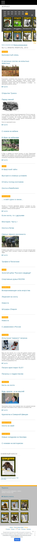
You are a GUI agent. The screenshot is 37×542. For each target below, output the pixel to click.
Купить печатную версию (20, 44)
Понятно (17, 539)
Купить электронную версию (8, 44)
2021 (23, 11)
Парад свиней (8, 99)
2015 (19, 13)
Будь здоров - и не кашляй (13, 391)
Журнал (26, 527)
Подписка (24, 529)
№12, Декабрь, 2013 (7, 29)
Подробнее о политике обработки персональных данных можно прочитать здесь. (17, 536)
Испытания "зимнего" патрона (14, 338)
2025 (8, 11)
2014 (23, 13)
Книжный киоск (9, 454)
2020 (26, 11)
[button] (17, 534)
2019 (5, 13)
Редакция (8, 529)
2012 (5, 15)
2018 (8, 13)
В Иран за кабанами (10, 137)
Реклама (12, 529)
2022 (19, 11)
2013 (26, 13)
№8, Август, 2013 (27, 28)
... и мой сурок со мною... (12, 199)
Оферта (11, 527)
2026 (5, 11)
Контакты (29, 529)
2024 (12, 11)
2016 (16, 13)
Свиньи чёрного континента (14, 234)
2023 (16, 11)
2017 (12, 13)
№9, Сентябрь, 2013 (17, 29)
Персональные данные (18, 527)
